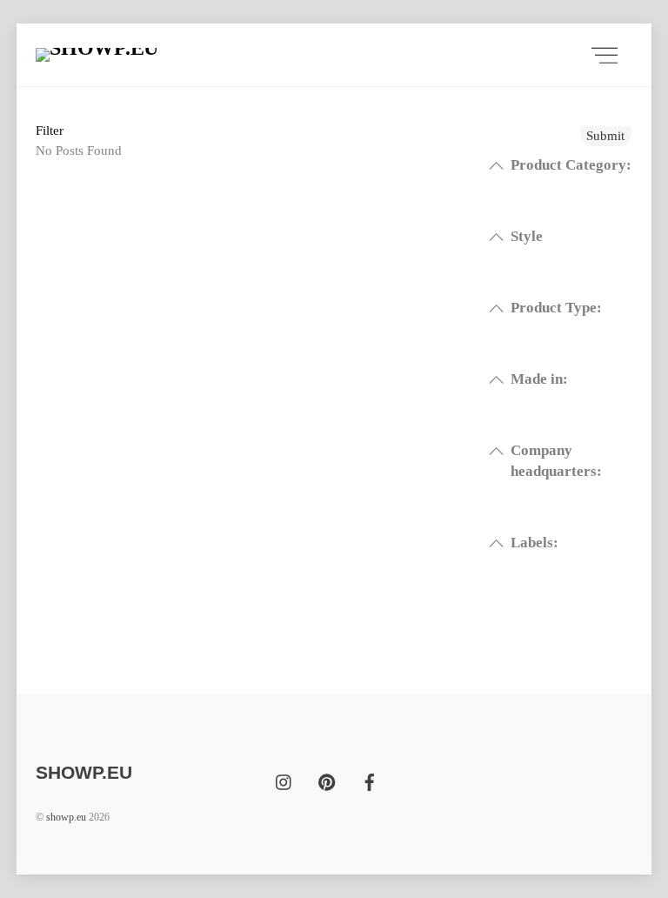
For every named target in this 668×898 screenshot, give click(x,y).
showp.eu (66, 817)
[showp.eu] (153, 55)
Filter (49, 130)
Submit (605, 135)
